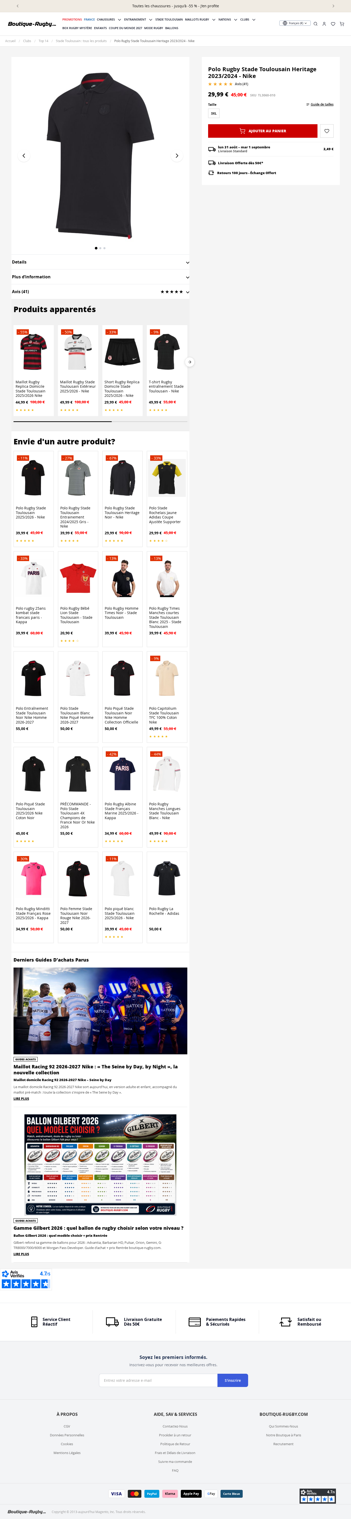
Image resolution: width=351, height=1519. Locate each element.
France (89, 19)
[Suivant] (333, 6)
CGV (67, 1426)
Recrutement (283, 1444)
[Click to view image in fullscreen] (100, 155)
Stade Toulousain (169, 19)
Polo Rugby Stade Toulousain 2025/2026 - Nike (31, 513)
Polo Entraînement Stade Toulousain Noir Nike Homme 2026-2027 (32, 715)
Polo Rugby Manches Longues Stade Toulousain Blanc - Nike (165, 811)
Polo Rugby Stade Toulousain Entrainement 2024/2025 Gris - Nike (75, 517)
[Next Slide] (190, 362)
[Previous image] (24, 155)
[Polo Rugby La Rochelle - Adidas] (167, 878)
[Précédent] (17, 6)
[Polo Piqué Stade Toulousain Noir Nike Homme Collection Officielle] (122, 678)
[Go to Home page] (32, 24)
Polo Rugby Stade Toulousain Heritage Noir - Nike (122, 513)
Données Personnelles (67, 1435)
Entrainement (135, 19)
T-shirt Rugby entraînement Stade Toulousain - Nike (166, 386)
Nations (224, 19)
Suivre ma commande (175, 1461)
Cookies (67, 1444)
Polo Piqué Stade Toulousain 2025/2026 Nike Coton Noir (30, 811)
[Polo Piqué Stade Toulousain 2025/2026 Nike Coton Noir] (33, 774)
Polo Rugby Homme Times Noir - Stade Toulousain (121, 613)
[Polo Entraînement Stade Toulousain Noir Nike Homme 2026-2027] (33, 678)
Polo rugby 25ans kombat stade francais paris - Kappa (31, 615)
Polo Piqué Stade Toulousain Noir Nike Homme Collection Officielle (121, 715)
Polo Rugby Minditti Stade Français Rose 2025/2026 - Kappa (33, 913)
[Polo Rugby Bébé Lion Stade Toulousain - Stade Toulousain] (78, 578)
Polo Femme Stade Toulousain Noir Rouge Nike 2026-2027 (76, 915)
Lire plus (21, 1099)
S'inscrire (233, 1380)
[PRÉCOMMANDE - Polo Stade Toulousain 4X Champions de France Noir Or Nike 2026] (78, 774)
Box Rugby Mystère (77, 28)
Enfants (100, 28)
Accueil (10, 41)
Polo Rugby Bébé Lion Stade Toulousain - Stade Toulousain (76, 615)
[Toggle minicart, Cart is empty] (342, 24)
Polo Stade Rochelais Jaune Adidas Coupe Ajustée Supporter (165, 515)
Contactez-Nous (175, 1426)
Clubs (244, 19)
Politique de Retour (175, 1444)
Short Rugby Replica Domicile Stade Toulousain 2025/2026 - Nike (122, 389)
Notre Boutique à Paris (283, 1435)
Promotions (72, 19)
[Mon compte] (324, 24)
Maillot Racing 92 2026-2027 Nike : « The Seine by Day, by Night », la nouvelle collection (96, 1069)
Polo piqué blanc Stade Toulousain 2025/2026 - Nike (120, 913)
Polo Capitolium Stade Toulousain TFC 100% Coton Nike (164, 715)
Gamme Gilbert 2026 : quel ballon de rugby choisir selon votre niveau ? (98, 1228)
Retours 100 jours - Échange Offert (246, 172)
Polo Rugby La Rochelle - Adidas (164, 911)
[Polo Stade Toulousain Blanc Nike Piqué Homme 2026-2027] (78, 678)
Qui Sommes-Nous (283, 1426)
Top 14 (43, 41)
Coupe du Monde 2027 (125, 28)
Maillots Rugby (197, 19)
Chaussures (106, 19)
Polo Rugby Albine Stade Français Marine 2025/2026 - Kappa (121, 811)
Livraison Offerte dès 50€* (240, 163)
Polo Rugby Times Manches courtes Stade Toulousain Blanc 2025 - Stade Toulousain (165, 617)
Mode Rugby (153, 28)
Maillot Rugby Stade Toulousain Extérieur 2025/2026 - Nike (78, 386)
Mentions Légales (67, 1452)
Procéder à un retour (175, 1435)
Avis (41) (241, 84)
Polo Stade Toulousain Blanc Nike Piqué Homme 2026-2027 (77, 715)
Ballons (171, 28)
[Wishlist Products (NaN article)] (333, 24)
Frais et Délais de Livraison (175, 1452)
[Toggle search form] (315, 24)
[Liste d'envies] (327, 131)
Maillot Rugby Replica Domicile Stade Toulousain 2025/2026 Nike (30, 389)
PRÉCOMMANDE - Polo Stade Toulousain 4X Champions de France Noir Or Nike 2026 (77, 815)
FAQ (175, 1470)
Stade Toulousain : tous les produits (81, 41)
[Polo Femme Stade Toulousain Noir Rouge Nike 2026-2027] (78, 878)
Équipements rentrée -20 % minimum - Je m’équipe (175, 5)
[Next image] (177, 155)
